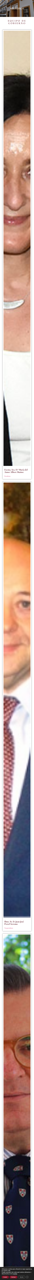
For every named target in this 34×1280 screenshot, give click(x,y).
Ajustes (21, 1277)
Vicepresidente (8, 928)
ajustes (15, 1274)
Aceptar (5, 1277)
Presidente (7, 476)
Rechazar (13, 1277)
